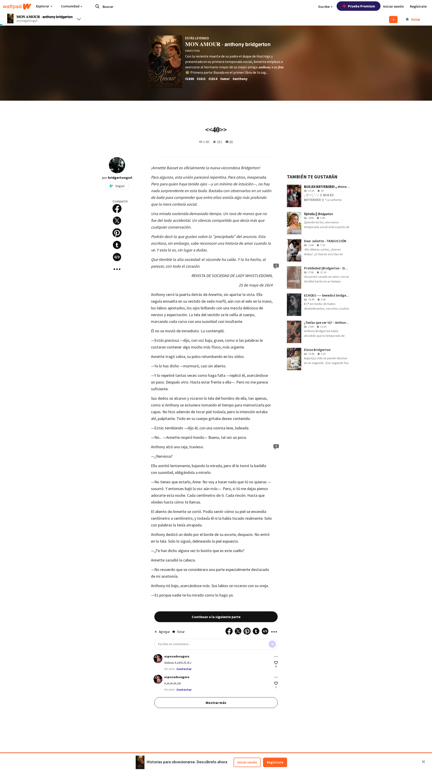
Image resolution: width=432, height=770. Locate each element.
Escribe (324, 6)
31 (231, 142)
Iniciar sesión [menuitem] (393, 6)
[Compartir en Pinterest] (117, 232)
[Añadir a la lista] (393, 19)
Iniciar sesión (247, 762)
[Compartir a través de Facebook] (117, 208)
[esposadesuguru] (157, 658)
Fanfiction (192, 50)
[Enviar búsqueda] (97, 6)
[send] (272, 644)
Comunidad (70, 6)
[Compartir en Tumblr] (117, 244)
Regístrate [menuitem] (418, 6)
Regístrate (275, 762)
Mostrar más (216, 702)
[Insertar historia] (117, 257)
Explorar (43, 6)
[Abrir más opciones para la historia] (117, 269)
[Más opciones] (275, 656)
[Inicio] (17, 6)
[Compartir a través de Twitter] (117, 220)
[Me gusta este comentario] (276, 663)
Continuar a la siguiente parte (216, 617)
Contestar (184, 669)
